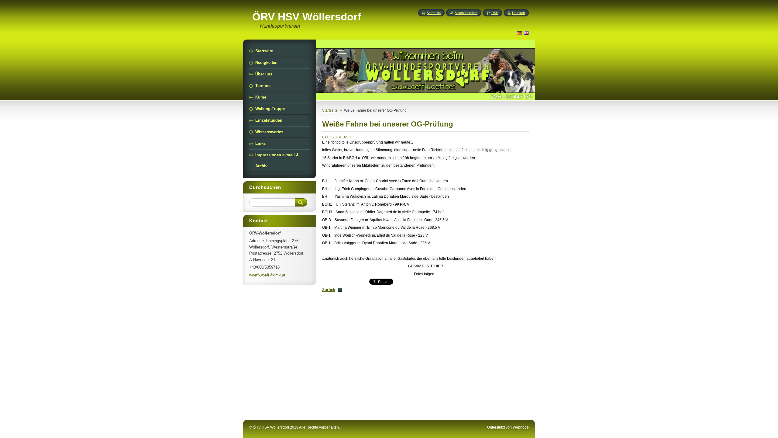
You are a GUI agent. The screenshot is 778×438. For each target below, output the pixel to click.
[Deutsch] (519, 32)
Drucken (518, 13)
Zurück (328, 289)
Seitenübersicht (466, 13)
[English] (526, 32)
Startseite (330, 110)
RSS (494, 13)
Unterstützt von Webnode (508, 427)
